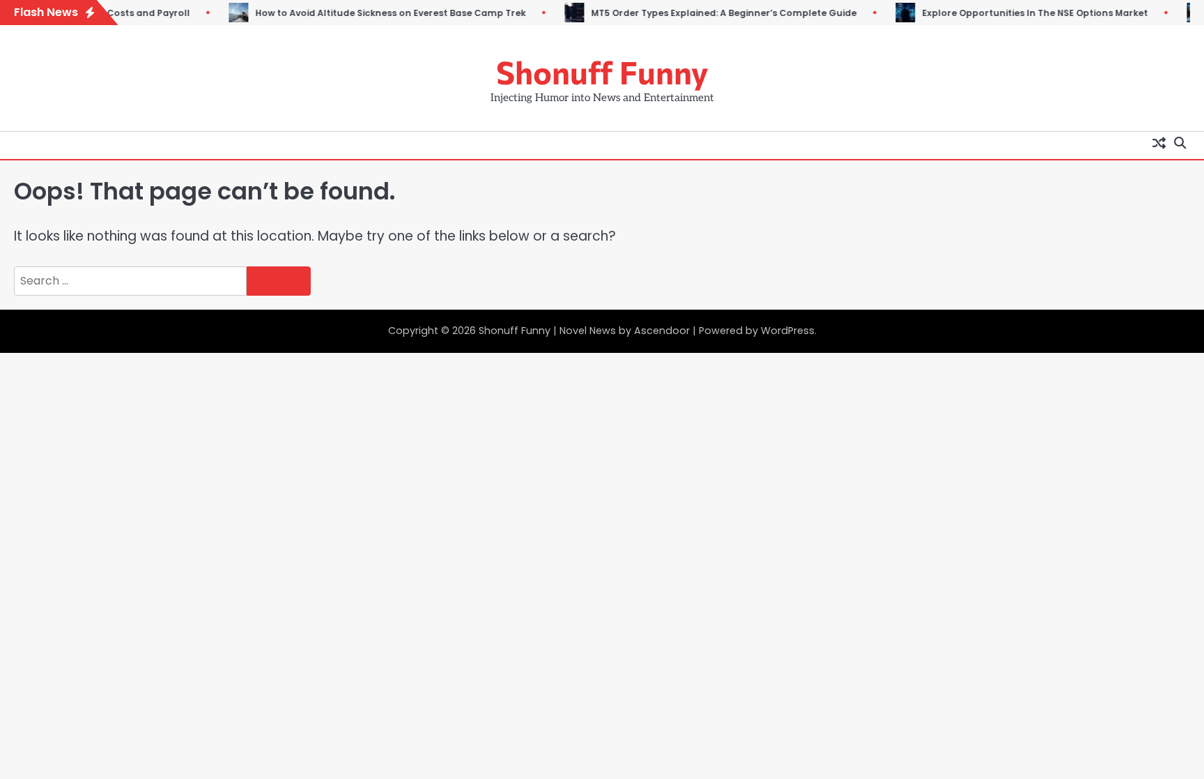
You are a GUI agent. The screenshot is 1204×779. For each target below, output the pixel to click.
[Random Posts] (1158, 142)
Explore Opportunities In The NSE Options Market (1019, 13)
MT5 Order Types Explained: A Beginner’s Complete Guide (708, 13)
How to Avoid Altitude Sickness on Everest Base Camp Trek (375, 13)
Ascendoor (662, 331)
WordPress (788, 331)
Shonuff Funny (602, 71)
